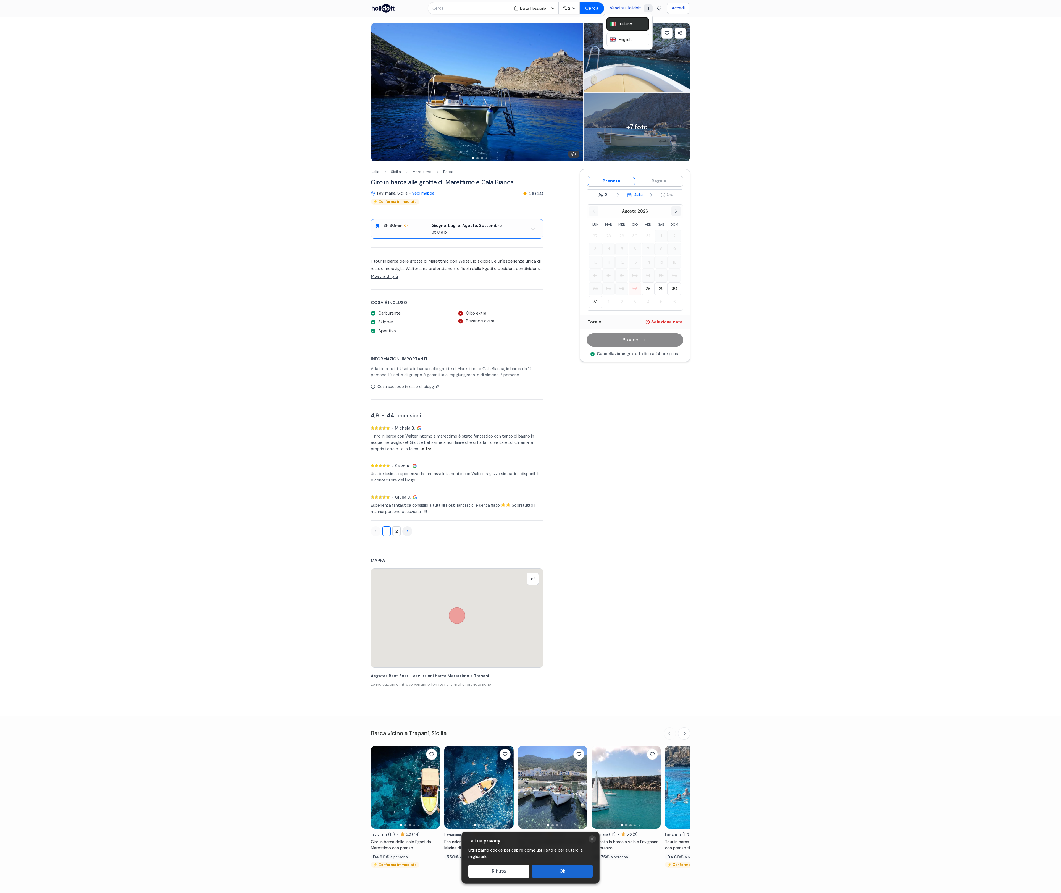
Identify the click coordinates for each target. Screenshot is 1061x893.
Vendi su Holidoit (625, 8)
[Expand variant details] (533, 229)
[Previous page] (376, 531)
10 (595, 262)
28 (608, 236)
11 (608, 262)
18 (609, 275)
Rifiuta (499, 871)
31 (648, 236)
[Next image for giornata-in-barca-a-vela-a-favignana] (654, 787)
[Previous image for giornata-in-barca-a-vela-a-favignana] (598, 787)
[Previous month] (593, 211)
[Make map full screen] (533, 579)
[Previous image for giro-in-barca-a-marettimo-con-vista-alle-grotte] (525, 787)
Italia (375, 171)
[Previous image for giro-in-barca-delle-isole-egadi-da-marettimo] (378, 787)
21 (648, 275)
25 (608, 288)
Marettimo (422, 171)
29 (621, 236)
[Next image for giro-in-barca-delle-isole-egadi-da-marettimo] (433, 787)
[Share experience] (680, 33)
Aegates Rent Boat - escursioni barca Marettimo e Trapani (430, 676)
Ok (562, 871)
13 (635, 262)
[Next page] (407, 531)
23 (674, 275)
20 (634, 275)
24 (595, 288)
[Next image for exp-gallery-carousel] (576, 92)
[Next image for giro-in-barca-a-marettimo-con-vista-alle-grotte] (580, 787)
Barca (448, 171)
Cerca (591, 8)
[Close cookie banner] (592, 839)
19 (622, 275)
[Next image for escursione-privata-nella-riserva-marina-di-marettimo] (507, 787)
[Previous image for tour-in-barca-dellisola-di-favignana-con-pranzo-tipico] (672, 787)
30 (635, 236)
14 (648, 262)
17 (595, 275)
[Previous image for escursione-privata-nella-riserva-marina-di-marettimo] (451, 787)
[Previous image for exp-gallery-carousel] (378, 92)
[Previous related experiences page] (670, 733)
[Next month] (676, 211)
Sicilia (396, 171)
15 (661, 262)
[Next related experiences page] (684, 733)
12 (622, 262)
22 (661, 275)
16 (674, 262)
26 (621, 288)
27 (595, 236)
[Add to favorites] (667, 33)
